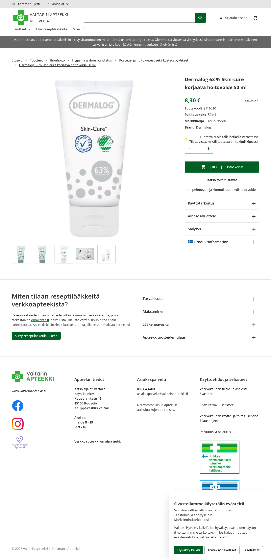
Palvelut (78, 29)
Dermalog (203, 127)
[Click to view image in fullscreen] (94, 157)
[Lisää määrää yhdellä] (208, 149)
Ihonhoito (57, 60)
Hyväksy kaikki (188, 550)
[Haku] (200, 18)
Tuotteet (19, 29)
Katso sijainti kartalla (89, 389)
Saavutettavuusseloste (217, 405)
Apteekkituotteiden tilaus (164, 337)
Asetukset (251, 550)
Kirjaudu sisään (235, 18)
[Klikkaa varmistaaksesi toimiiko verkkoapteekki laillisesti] (229, 457)
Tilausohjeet (209, 421)
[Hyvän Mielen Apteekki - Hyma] (41, 442)
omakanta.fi (40, 320)
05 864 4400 (146, 389)
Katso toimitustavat (222, 180)
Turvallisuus (153, 298)
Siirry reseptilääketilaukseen (36, 336)
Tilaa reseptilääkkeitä (51, 29)
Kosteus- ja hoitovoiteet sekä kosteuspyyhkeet (153, 60)
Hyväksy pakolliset (222, 550)
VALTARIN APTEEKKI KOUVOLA (49, 18)
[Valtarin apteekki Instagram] (41, 424)
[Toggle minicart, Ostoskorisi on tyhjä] (255, 18)
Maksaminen (153, 311)
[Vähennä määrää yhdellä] (189, 149)
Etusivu (17, 60)
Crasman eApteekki (65, 549)
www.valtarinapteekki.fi (29, 391)
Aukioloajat (56, 4)
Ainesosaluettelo (202, 216)
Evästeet (206, 394)
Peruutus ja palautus (215, 432)
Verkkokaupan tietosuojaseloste (224, 389)
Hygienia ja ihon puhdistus (92, 60)
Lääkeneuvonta (156, 324)
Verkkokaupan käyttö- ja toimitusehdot (229, 416)
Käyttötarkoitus (201, 203)
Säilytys (194, 229)
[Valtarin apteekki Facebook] (41, 406)
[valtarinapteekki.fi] (41, 376)
